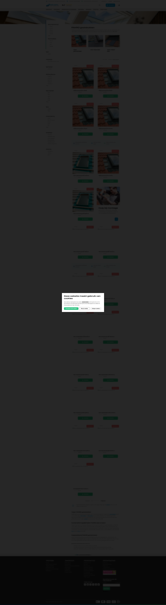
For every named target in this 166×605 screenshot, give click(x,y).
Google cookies (85, 302)
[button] (71, 308)
